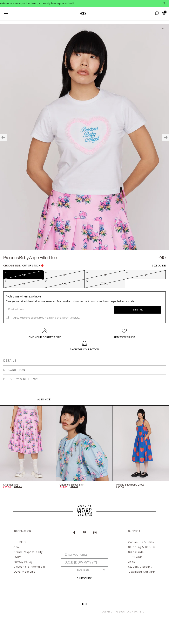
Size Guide (159, 265)
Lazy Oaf (133, 612)
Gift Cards (135, 557)
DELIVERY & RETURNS (20, 379)
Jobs (131, 562)
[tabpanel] (84, 561)
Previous (3, 137)
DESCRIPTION (14, 369)
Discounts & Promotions (29, 567)
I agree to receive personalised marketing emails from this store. (46, 318)
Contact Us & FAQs (141, 542)
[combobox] (83, 570)
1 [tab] (82, 604)
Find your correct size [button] (44, 337)
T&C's (17, 557)
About (17, 547)
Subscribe (84, 578)
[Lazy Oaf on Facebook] (74, 533)
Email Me (138, 310)
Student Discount (140, 567)
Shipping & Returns (142, 547)
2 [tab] (86, 604)
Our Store (19, 542)
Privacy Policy (23, 562)
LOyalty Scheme (24, 572)
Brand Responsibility (28, 552)
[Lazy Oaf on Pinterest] (84, 533)
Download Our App (141, 572)
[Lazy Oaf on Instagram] (95, 533)
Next (165, 137)
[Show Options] (104, 570)
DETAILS (9, 360)
